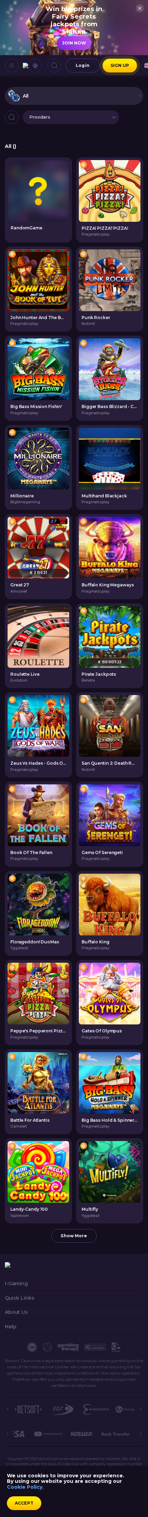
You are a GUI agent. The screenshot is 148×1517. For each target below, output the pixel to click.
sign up (119, 65)
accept (24, 1503)
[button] (71, 117)
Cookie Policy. (25, 1487)
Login (82, 65)
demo (109, 191)
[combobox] (74, 96)
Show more (74, 1235)
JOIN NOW (74, 43)
